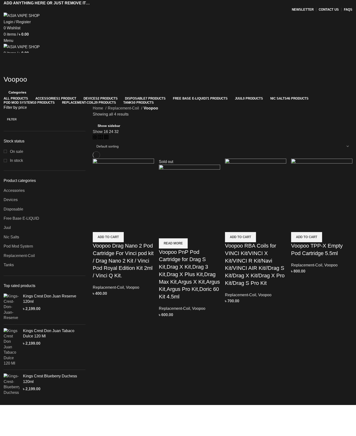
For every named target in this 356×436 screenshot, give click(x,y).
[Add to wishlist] (125, 226)
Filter (12, 119)
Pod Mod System (18, 246)
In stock (16, 160)
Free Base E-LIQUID (21, 218)
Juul (7, 228)
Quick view (112, 226)
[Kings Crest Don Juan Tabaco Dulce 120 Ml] (11, 347)
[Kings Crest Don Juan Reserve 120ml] (11, 307)
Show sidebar (109, 125)
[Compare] (99, 226)
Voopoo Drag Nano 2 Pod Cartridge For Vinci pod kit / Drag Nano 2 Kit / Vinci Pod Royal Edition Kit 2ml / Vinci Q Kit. (123, 261)
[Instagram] (25, 419)
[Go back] (10, 68)
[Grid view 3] (101, 138)
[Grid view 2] (95, 138)
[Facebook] (12, 419)
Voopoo (132, 287)
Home (98, 108)
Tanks (9, 265)
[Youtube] (38, 419)
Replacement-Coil (19, 256)
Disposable (13, 209)
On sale (16, 151)
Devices (11, 200)
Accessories (14, 190)
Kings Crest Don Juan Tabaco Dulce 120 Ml (48, 333)
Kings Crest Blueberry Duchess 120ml (50, 378)
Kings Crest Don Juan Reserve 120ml (49, 299)
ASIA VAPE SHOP (53, 433)
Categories (17, 92)
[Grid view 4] (106, 138)
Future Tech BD (152, 433)
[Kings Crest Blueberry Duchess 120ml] (11, 384)
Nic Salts (11, 237)
